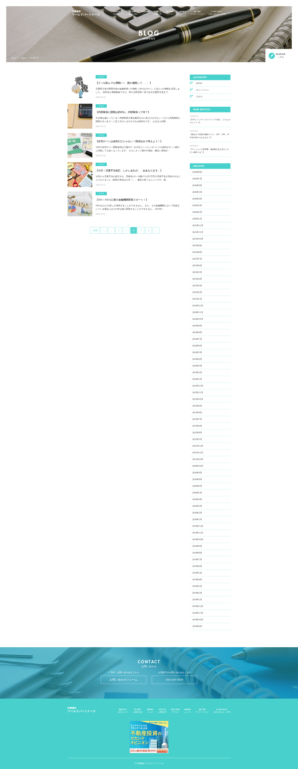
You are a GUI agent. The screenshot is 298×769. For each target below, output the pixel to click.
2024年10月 (197, 319)
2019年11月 (197, 533)
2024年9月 (197, 326)
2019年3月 (197, 586)
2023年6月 (197, 426)
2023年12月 (197, 386)
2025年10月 (197, 239)
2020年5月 (197, 493)
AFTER (197, 13)
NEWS (182, 13)
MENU (145, 13)
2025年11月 (197, 232)
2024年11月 (197, 312)
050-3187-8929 (174, 679)
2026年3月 (197, 205)
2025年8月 (197, 252)
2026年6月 (197, 185)
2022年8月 (197, 432)
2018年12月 (197, 606)
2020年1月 (197, 519)
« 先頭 (95, 230)
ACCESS (170, 13)
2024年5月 (197, 352)
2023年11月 (197, 392)
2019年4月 (197, 579)
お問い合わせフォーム (124, 679)
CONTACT (217, 13)
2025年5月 (197, 272)
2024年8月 (197, 332)
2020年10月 (197, 466)
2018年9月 (197, 626)
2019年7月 (197, 559)
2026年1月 (197, 219)
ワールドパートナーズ (86, 13)
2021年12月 (197, 446)
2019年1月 (197, 599)
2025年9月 (197, 245)
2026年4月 (197, 199)
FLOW (132, 13)
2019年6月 (197, 566)
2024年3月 (197, 366)
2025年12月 (197, 225)
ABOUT (118, 13)
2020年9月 (197, 472)
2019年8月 (197, 553)
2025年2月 (197, 292)
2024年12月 (197, 305)
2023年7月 (197, 419)
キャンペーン (202, 90)
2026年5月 (197, 192)
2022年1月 (197, 439)
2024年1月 (197, 379)
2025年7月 (197, 259)
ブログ (23, 58)
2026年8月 (197, 172)
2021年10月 (197, 459)
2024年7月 (197, 339)
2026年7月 (197, 179)
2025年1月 (197, 299)
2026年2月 (197, 212)
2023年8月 (197, 412)
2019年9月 (197, 546)
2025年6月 (197, 265)
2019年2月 (197, 593)
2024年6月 (197, 346)
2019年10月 (197, 539)
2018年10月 (197, 619)
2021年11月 (197, 452)
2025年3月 (197, 285)
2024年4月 (197, 359)
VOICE (157, 13)
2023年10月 (197, 399)
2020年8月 (197, 479)
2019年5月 (197, 573)
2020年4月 (197, 499)
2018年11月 (197, 613)
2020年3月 (197, 506)
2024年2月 (197, 372)
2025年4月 (197, 279)
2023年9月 (197, 406)
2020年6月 (197, 486)
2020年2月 (197, 513)
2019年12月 (197, 526)
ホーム (13, 58)
